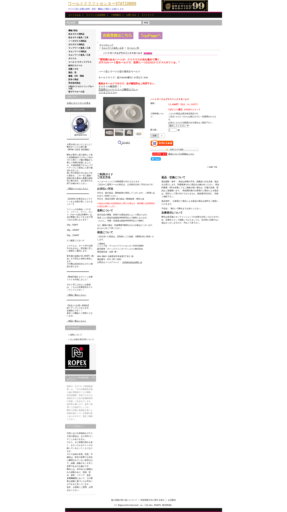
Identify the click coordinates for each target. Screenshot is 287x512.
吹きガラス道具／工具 (78, 37)
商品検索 (71, 22)
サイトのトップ (106, 45)
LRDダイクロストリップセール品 (81, 87)
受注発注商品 (74, 83)
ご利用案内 (116, 15)
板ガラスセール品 (76, 91)
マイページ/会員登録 (95, 15)
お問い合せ (131, 15)
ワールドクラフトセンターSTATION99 (102, 3)
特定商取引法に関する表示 (152, 500)
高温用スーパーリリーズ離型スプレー (118, 89)
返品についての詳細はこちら (181, 154)
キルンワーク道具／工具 (79, 55)
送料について (76, 335)
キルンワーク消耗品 (77, 51)
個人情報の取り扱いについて (124, 500)
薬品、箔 (72, 72)
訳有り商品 (73, 79)
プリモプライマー (107, 92)
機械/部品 (73, 30)
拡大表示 (126, 143)
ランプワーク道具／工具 (79, 48)
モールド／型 (133, 48)
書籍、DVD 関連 (76, 76)
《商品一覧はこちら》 (77, 295)
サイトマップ (148, 15)
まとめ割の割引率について (82, 339)
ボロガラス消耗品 (76, 44)
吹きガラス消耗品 (76, 34)
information (73, 328)
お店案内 (172, 500)
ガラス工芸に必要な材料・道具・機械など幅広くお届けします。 (97, 9)
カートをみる (75, 15)
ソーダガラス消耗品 (77, 41)
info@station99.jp (132, 262)
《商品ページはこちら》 (78, 188)
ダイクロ (72, 58)
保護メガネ (73, 69)
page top (213, 167)
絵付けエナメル (75, 65)
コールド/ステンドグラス (80, 62)
